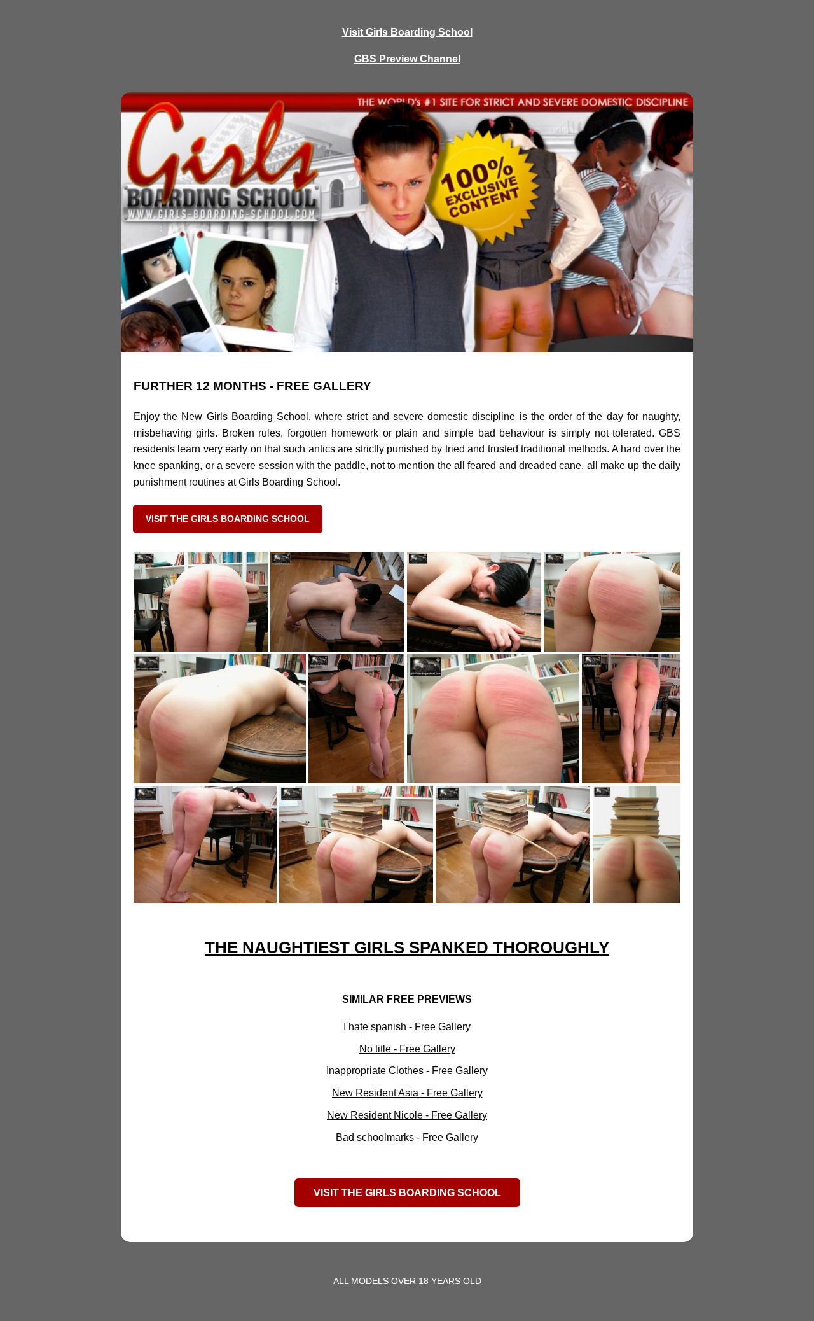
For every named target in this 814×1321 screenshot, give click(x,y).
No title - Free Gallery (407, 1049)
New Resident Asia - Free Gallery (407, 1092)
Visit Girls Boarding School (407, 32)
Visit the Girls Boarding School (228, 519)
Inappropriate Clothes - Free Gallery (407, 1070)
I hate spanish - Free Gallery (407, 1026)
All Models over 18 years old (407, 1281)
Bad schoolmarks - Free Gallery (407, 1137)
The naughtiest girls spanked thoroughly (407, 947)
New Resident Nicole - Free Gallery (407, 1115)
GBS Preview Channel (407, 58)
